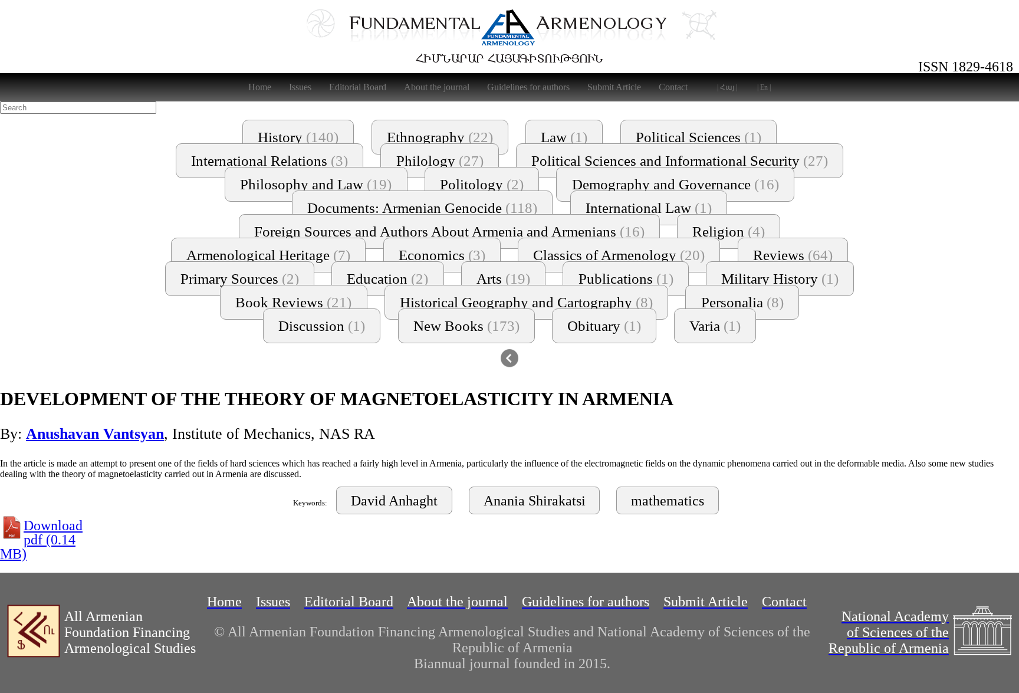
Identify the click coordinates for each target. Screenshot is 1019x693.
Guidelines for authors (528, 87)
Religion (728, 231)
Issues (300, 87)
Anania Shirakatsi (535, 500)
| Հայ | (727, 87)
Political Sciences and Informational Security (679, 161)
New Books (466, 326)
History (298, 137)
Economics (442, 255)
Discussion (321, 326)
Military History (780, 279)
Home (259, 87)
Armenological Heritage (268, 255)
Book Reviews (293, 302)
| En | (764, 87)
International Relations (269, 161)
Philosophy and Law (316, 184)
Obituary (604, 326)
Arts (503, 279)
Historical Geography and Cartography (526, 302)
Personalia (742, 302)
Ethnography (440, 137)
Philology (440, 161)
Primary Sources (239, 279)
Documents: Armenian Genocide (422, 208)
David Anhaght (394, 500)
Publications (625, 279)
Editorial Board (357, 87)
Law (564, 137)
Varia (715, 326)
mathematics (667, 500)
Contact (673, 87)
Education (387, 279)
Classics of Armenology (619, 255)
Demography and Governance (675, 184)
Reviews (793, 255)
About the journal (436, 87)
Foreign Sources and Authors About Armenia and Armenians (449, 231)
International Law (649, 208)
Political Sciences (698, 137)
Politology (482, 184)
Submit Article (614, 87)
